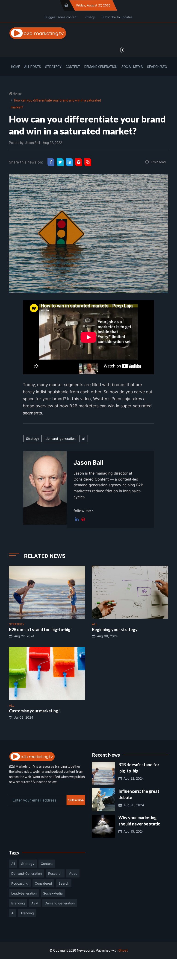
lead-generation (24, 893)
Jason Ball (32, 143)
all (83, 438)
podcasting (19, 883)
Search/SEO (157, 67)
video (73, 873)
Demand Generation (100, 67)
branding (18, 903)
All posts (32, 67)
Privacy (90, 17)
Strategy (53, 67)
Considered (43, 883)
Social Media (132, 67)
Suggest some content (61, 17)
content (47, 864)
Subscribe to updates (117, 17)
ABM (34, 903)
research (55, 873)
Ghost (123, 950)
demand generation (60, 903)
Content (73, 67)
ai (12, 913)
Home (15, 67)
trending (27, 913)
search (64, 883)
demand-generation (61, 438)
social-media (53, 893)
